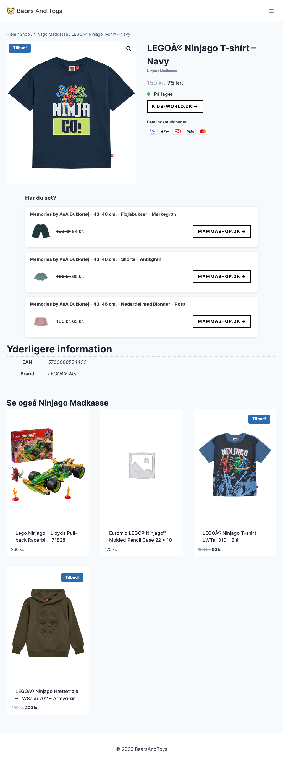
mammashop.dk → (222, 231)
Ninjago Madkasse (162, 71)
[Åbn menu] (271, 11)
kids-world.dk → (175, 106)
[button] (129, 49)
